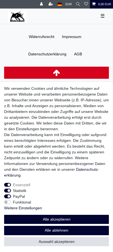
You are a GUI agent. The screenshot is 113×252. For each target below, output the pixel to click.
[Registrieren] (51, 4)
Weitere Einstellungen (23, 208)
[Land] (60, 4)
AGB (78, 54)
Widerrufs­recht (41, 36)
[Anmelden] (42, 4)
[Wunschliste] (86, 4)
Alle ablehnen (56, 230)
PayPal (19, 196)
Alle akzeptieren (56, 219)
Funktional (22, 202)
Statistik (19, 190)
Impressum (71, 36)
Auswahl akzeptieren (57, 241)
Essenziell (21, 185)
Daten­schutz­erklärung (47, 54)
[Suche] (78, 4)
